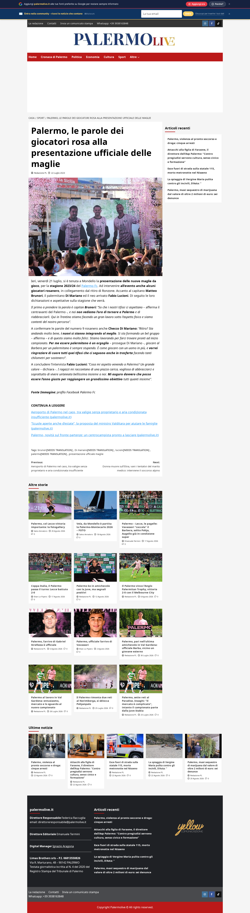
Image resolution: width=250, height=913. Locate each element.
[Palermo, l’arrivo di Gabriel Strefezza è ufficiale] (50, 623)
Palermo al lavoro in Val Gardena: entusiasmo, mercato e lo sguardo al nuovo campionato (46, 702)
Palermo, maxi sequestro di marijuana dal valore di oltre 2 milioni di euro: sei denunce (193, 194)
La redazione (36, 23)
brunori (42, 450)
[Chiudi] (229, 4)
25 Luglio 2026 (101, 708)
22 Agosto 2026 (40, 775)
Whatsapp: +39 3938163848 (112, 23)
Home (33, 57)
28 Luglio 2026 (56, 711)
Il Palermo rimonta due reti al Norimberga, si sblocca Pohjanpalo (94, 701)
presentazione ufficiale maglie (86, 454)
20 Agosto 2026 (58, 531)
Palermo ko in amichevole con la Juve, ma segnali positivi (93, 589)
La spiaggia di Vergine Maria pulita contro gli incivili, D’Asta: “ (190, 181)
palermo (36, 454)
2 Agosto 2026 (103, 648)
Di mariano (81, 450)
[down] (138, 57)
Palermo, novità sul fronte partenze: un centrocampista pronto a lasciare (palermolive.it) (95, 435)
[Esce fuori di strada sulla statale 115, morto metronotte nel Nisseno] (125, 746)
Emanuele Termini (132, 541)
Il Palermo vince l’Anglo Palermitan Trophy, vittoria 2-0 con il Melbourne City (139, 589)
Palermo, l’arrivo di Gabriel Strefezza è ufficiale (48, 643)
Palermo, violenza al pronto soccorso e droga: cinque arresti (192, 141)
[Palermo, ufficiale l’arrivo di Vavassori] (95, 623)
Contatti (51, 23)
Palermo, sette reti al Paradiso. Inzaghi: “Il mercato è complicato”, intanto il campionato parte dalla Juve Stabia (140, 704)
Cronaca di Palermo (54, 57)
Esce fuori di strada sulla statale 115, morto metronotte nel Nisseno (191, 170)
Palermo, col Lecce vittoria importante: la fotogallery (48, 525)
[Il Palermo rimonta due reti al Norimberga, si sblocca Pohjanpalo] (95, 679)
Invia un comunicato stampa (76, 23)
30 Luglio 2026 (147, 655)
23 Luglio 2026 (147, 714)
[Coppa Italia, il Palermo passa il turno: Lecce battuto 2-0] (50, 567)
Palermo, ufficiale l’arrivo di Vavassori (94, 643)
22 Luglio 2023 (58, 173)
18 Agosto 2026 (103, 534)
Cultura (109, 57)
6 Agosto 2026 (56, 648)
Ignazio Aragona (63, 846)
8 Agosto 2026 (147, 596)
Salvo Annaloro (40, 531)
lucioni (119, 450)
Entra (188, 13)
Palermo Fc (89, 286)
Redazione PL (40, 173)
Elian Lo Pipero (40, 596)
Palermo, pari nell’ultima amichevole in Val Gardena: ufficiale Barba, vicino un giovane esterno (139, 646)
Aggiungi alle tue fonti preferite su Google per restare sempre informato (71, 4)
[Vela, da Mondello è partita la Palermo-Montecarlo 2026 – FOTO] (95, 505)
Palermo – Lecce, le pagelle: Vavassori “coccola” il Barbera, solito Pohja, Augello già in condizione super (139, 530)
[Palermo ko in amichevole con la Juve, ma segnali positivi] (95, 567)
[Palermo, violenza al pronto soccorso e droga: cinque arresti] (47, 746)
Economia (92, 57)
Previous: (59, 466)
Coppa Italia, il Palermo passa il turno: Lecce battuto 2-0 (49, 589)
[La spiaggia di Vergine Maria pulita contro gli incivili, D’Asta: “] (164, 746)
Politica (77, 57)
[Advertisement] (125, 87)
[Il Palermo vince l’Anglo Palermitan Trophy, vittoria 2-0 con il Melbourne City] (140, 567)
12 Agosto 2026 (102, 596)
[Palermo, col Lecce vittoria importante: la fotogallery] (50, 505)
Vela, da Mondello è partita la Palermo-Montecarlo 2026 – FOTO (95, 527)
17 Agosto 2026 (151, 541)
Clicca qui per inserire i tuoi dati (209, 13)
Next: (131, 466)
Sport (122, 57)
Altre (133, 57)
